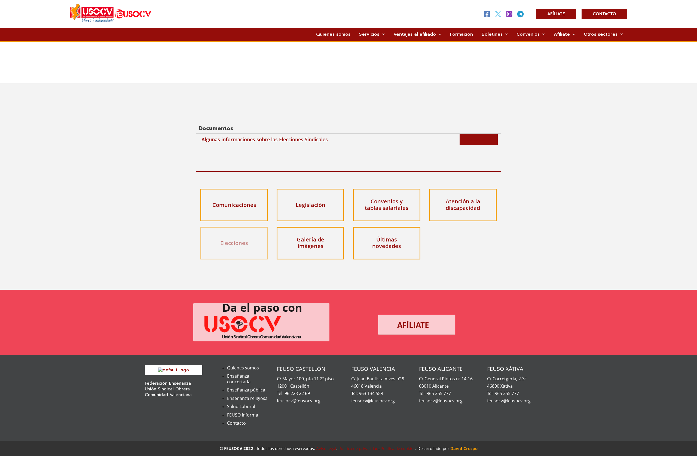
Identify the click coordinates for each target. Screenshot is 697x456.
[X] (498, 14)
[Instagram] (509, 14)
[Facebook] (487, 14)
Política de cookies (398, 448)
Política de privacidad (358, 448)
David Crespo (464, 448)
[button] (556, 14)
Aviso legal (326, 448)
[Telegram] (520, 14)
